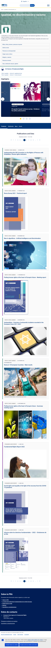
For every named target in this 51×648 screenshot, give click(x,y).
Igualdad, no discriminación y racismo (11, 9)
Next (48, 99)
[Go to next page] (38, 140)
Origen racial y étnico (7, 54)
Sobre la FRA (5, 600)
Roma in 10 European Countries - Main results (18, 365)
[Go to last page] (40, 140)
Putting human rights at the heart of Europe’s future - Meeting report (25, 277)
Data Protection (20, 634)
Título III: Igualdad (4, 73)
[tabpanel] (25, 99)
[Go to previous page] (13, 140)
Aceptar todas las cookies (12, 644)
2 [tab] (23, 118)
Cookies (14, 634)
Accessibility (26, 634)
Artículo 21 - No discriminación (15, 74)
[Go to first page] (11, 140)
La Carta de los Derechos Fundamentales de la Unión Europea (17, 601)
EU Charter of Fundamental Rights (14, 69)
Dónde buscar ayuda (7, 603)
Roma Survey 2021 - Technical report (15, 193)
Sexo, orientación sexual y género (10, 63)
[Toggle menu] (48, 5)
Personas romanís (6, 60)
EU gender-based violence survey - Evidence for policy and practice (25, 110)
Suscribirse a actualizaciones (9, 607)
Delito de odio (5, 47)
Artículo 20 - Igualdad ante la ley (16, 73)
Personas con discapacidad (8, 51)
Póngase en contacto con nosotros (9, 621)
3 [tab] (26, 118)
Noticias (4, 605)
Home (2, 9)
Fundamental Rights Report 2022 (14, 447)
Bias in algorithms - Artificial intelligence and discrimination (22, 238)
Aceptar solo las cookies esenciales (28, 644)
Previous (2, 99)
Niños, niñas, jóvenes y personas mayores (12, 44)
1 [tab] (20, 118)
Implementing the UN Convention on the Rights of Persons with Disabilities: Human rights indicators (23, 153)
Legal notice (10, 634)
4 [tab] (29, 118)
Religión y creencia (6, 57)
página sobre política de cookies (35, 639)
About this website (4, 634)
